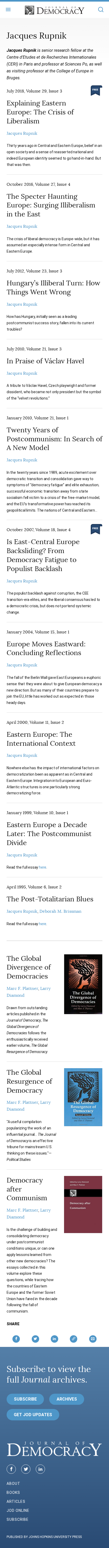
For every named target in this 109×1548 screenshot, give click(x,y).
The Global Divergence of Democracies (29, 967)
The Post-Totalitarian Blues (50, 899)
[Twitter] (25, 1469)
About (13, 1483)
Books (13, 1492)
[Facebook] (11, 1469)
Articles (16, 1501)
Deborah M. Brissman (60, 911)
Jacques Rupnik (22, 133)
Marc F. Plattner (22, 988)
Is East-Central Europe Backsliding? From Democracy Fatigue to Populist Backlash (43, 555)
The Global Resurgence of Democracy (29, 1081)
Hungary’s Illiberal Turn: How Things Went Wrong (53, 287)
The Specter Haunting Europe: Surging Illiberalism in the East (51, 205)
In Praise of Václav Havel (45, 361)
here (42, 867)
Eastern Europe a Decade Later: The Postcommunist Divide (49, 834)
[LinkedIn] (40, 1469)
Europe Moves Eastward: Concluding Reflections (46, 648)
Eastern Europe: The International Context (41, 739)
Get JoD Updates (33, 1414)
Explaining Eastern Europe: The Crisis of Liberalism (40, 112)
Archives (67, 1399)
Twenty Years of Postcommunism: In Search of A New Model (54, 439)
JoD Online (18, 1510)
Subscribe (25, 1399)
